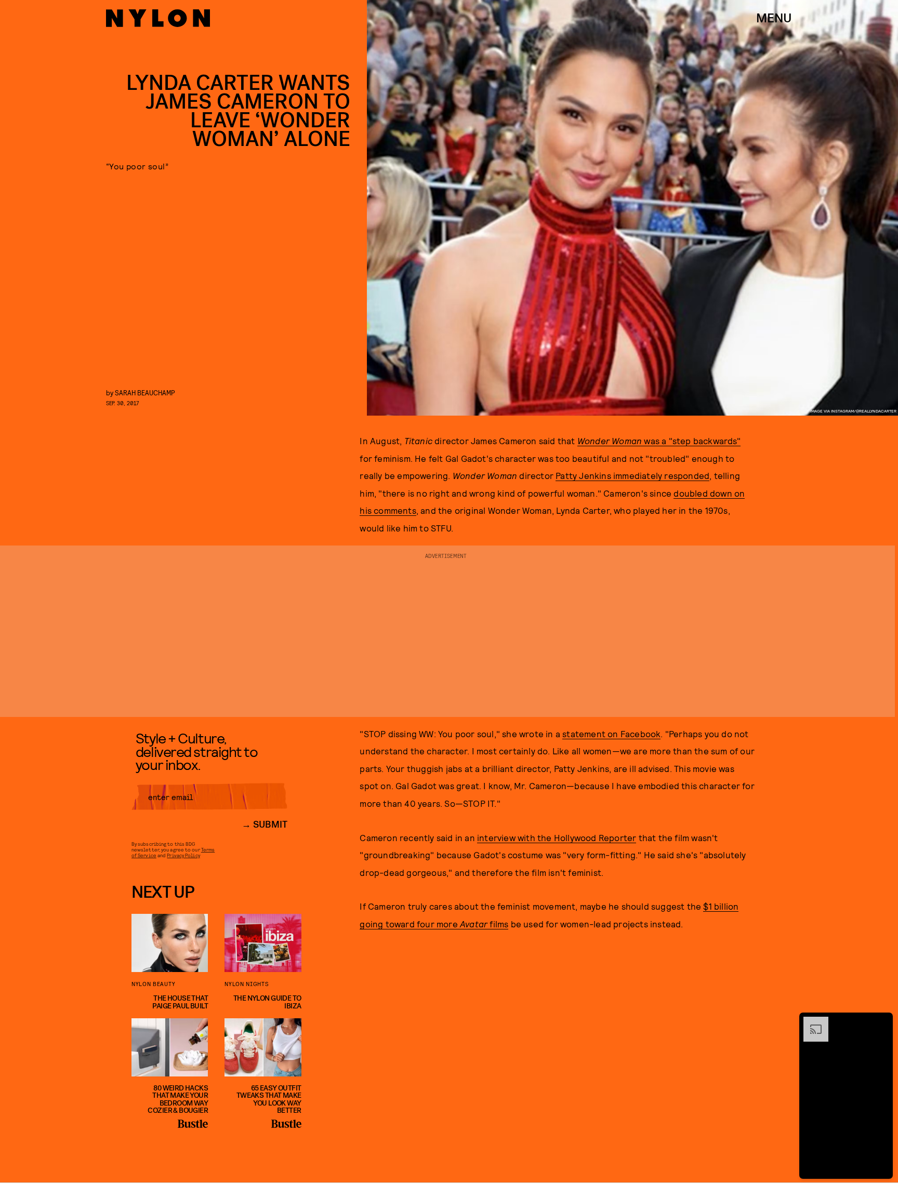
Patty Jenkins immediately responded (632, 475)
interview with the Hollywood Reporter (556, 837)
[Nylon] (158, 18)
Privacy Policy (183, 855)
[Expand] (810, 1022)
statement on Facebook (611, 733)
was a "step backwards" (659, 440)
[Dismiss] (881, 1022)
